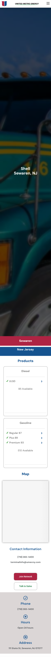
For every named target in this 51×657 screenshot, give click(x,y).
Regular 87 (15, 433)
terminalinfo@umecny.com (26, 562)
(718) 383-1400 (25, 557)
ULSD (12, 381)
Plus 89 (13, 437)
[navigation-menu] (48, 3)
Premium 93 (16, 442)
